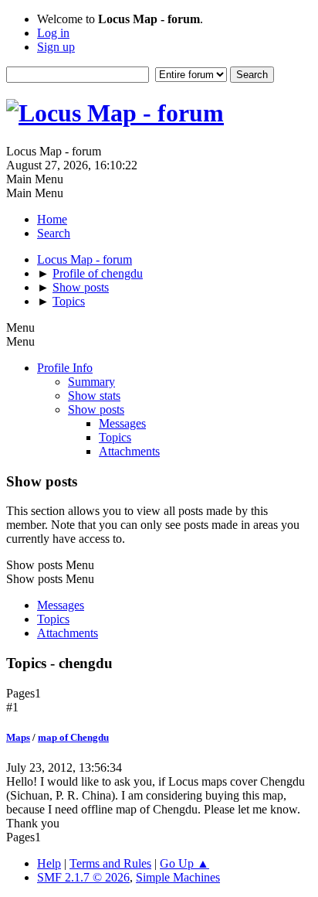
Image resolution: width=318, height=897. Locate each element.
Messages (122, 423)
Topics (115, 437)
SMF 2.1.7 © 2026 (83, 877)
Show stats (94, 395)
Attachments (129, 451)
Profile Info (65, 367)
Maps (18, 737)
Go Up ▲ (184, 863)
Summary (91, 381)
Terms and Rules (110, 863)
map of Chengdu (73, 737)
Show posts (96, 409)
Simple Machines (178, 877)
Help (49, 863)
